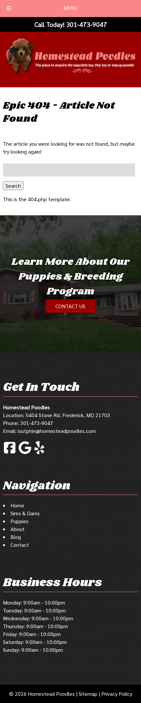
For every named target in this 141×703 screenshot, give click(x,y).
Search (13, 185)
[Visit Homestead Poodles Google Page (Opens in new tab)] (25, 453)
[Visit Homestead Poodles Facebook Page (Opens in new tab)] (9, 453)
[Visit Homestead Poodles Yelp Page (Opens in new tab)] (39, 453)
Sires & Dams (25, 513)
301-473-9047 (36, 422)
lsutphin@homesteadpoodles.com (57, 430)
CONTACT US (70, 306)
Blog (15, 536)
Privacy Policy (116, 693)
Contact (19, 544)
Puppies (19, 521)
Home (17, 505)
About (17, 528)
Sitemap (88, 693)
